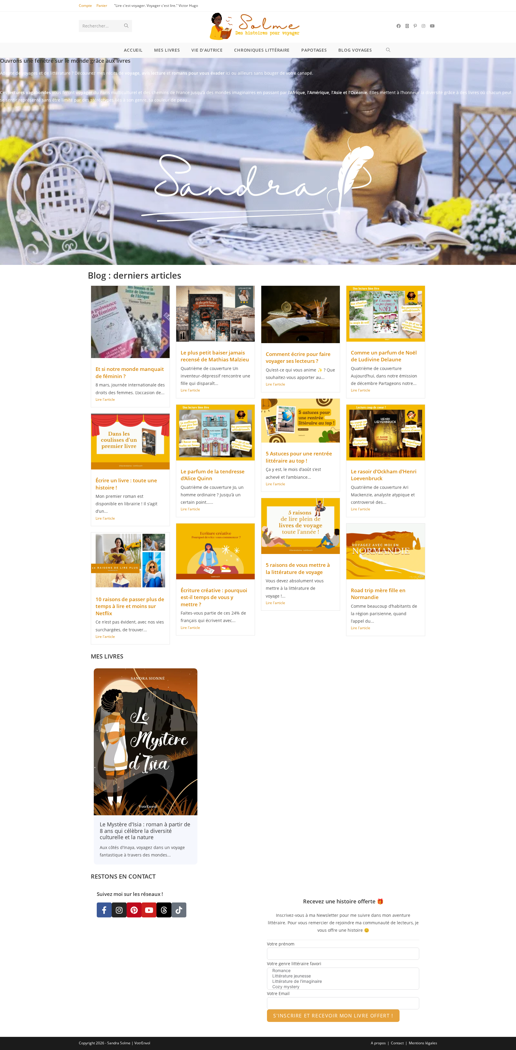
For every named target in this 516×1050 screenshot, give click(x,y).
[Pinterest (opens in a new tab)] (415, 26)
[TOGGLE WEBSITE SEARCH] (389, 50)
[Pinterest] (134, 909)
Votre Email (278, 993)
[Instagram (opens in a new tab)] (423, 26)
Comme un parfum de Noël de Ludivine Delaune (384, 356)
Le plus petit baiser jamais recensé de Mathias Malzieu (215, 356)
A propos (378, 1043)
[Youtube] (149, 909)
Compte (85, 5)
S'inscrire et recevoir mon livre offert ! (333, 1015)
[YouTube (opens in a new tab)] (432, 26)
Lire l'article (105, 399)
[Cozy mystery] (343, 986)
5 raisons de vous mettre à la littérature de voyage (298, 568)
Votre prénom (280, 944)
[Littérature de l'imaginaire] (343, 981)
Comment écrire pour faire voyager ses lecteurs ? (298, 358)
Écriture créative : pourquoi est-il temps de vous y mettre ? (214, 597)
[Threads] (163, 909)
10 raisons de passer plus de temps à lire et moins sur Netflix (130, 606)
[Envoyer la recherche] (126, 26)
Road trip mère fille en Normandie (378, 594)
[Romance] (343, 970)
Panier (101, 5)
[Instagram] (119, 909)
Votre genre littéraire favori (294, 963)
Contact (397, 1043)
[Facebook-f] (104, 909)
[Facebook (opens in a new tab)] (398, 26)
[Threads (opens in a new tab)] (407, 26)
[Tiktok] (178, 909)
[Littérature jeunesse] (343, 976)
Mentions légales (423, 1043)
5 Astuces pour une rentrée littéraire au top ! (299, 457)
